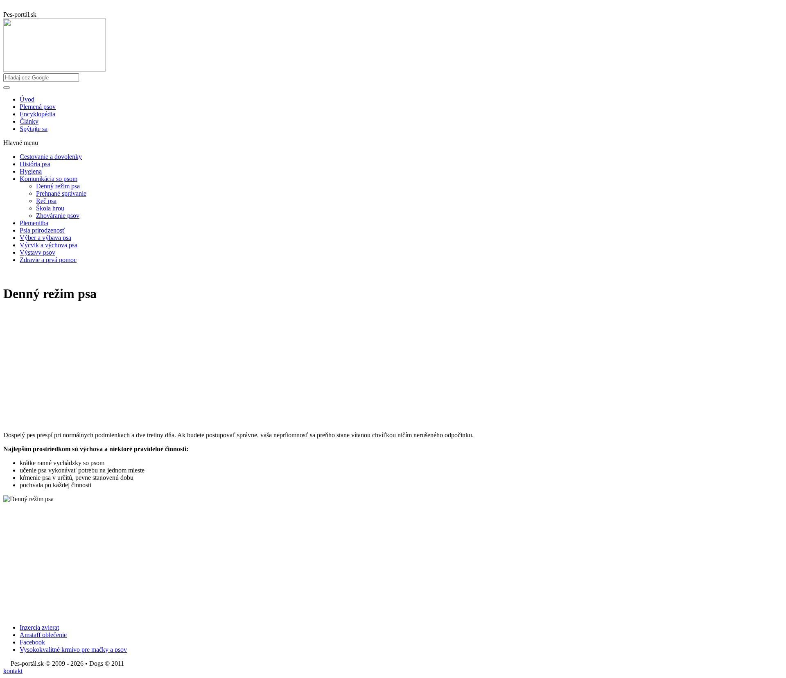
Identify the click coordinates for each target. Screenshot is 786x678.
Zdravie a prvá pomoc (48, 259)
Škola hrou (50, 208)
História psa (35, 163)
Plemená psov (38, 106)
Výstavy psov (37, 252)
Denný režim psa (58, 186)
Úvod (27, 99)
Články (29, 121)
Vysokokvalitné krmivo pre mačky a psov (73, 649)
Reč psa (46, 200)
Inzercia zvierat (39, 627)
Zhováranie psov (57, 215)
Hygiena (31, 171)
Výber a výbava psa (45, 237)
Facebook (32, 642)
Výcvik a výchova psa (48, 245)
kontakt (13, 670)
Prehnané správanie (61, 193)
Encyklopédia (37, 114)
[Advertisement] (249, 367)
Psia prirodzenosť (42, 230)
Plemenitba (34, 222)
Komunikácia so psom (48, 178)
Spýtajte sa (33, 128)
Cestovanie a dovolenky (51, 156)
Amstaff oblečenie (43, 634)
